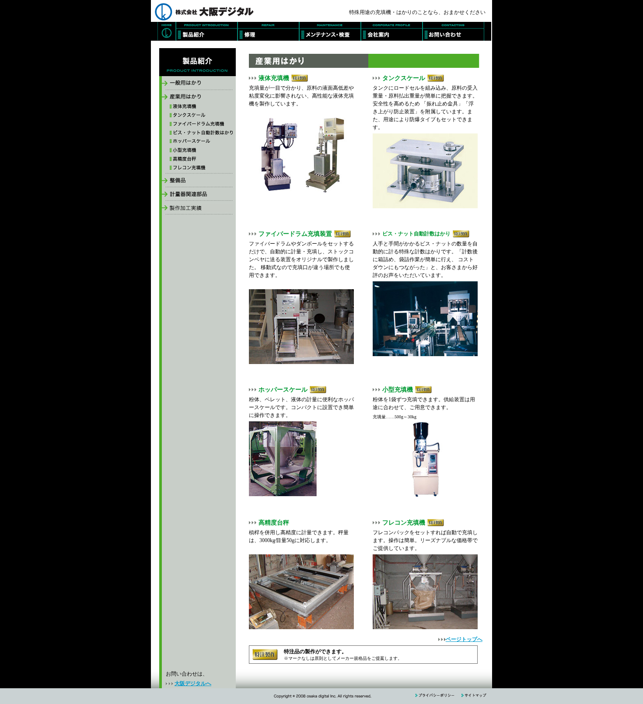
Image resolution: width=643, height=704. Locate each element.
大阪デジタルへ (193, 683)
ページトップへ (464, 639)
